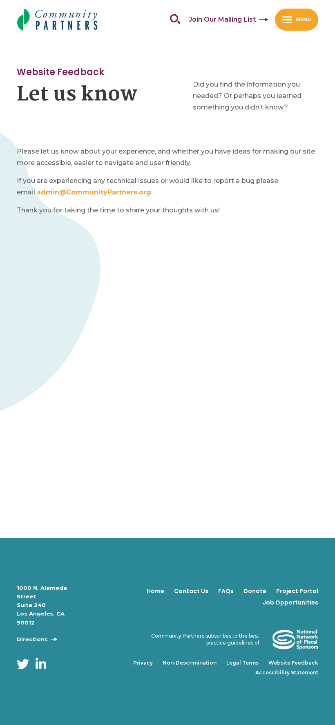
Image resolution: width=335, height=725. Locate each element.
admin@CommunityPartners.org (94, 192)
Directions (33, 639)
